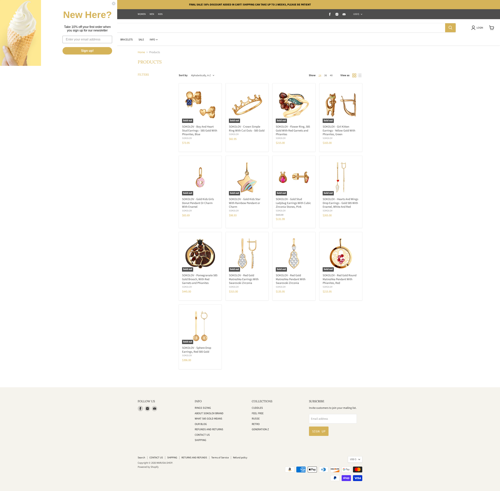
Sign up (319, 431)
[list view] (359, 75)
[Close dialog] (114, 3)
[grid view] (354, 75)
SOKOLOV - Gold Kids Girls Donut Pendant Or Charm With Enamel (198, 203)
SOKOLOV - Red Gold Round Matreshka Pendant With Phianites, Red (339, 279)
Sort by (183, 75)
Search (141, 457)
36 (325, 75)
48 (331, 75)
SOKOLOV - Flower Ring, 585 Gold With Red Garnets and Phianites (293, 130)
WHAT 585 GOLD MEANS (208, 419)
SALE (141, 40)
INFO (152, 40)
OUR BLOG (201, 424)
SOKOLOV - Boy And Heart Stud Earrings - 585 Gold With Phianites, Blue (199, 130)
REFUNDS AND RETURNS (209, 429)
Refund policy (240, 457)
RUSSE (256, 419)
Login (480, 28)
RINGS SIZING (203, 408)
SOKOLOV (187, 138)
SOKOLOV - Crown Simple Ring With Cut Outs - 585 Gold (246, 129)
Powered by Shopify (148, 467)
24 (320, 75)
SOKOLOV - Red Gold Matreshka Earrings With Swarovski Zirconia (244, 279)
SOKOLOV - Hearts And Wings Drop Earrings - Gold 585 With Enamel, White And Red (340, 203)
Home (141, 52)
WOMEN (142, 14)
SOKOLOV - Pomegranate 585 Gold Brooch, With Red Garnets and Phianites (199, 279)
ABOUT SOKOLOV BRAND (209, 413)
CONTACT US (202, 435)
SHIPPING (200, 440)
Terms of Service (220, 457)
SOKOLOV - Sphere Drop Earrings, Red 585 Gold (196, 350)
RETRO (256, 424)
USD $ (356, 14)
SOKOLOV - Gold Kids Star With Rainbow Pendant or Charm (244, 203)
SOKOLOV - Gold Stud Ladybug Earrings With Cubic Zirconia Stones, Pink (293, 203)
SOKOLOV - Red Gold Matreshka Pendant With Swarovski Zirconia (290, 279)
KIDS (160, 14)
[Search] (450, 27)
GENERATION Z (260, 429)
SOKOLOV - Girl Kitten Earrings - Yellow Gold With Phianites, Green (339, 130)
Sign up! (87, 50)
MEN (152, 14)
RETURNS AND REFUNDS (194, 457)
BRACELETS (126, 40)
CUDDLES (257, 408)
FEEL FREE (257, 413)
